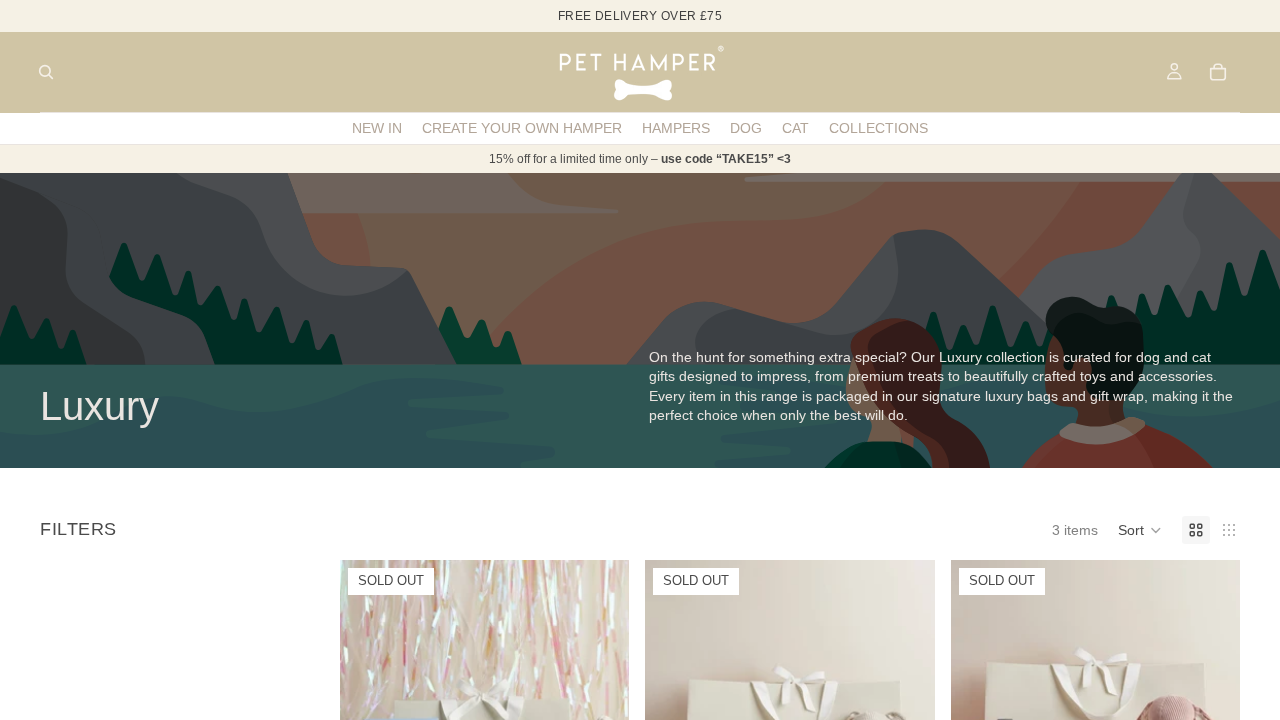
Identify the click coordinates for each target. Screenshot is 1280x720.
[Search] (46, 72)
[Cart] (1218, 72)
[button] (1140, 530)
